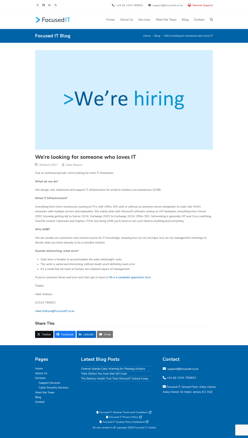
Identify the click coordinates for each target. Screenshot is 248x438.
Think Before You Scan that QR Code (104, 374)
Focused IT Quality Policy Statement (124, 422)
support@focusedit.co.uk (168, 5)
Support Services (49, 383)
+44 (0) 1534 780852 (129, 5)
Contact (40, 402)
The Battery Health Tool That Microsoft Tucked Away (114, 379)
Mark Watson (74, 165)
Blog (38, 397)
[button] (211, 19)
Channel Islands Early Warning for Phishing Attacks (113, 369)
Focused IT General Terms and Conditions (123, 412)
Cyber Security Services (53, 388)
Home (39, 369)
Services (40, 378)
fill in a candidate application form (130, 277)
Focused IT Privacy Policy (123, 417)
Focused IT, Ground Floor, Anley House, (191, 387)
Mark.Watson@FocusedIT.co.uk (54, 311)
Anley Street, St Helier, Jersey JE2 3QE (188, 392)
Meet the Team (44, 392)
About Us (41, 373)
